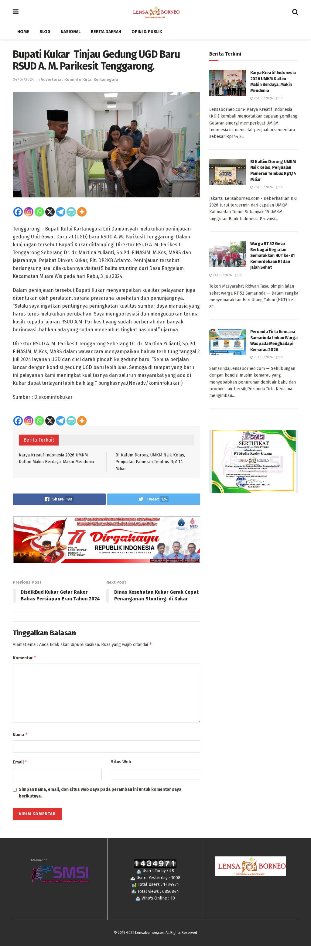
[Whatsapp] (39, 212)
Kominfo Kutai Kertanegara (91, 79)
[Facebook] (18, 212)
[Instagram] (28, 212)
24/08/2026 (222, 275)
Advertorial (52, 79)
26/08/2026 (263, 98)
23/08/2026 (263, 357)
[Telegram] (60, 212)
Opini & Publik (147, 31)
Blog (44, 31)
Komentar (25, 658)
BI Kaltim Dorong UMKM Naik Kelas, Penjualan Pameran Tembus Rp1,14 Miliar (150, 462)
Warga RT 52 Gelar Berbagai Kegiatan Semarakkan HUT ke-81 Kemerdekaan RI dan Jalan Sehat (272, 255)
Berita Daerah (106, 31)
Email (20, 762)
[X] (50, 212)
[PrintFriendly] (71, 212)
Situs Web (121, 761)
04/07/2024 (23, 79)
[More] (82, 212)
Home (23, 31)
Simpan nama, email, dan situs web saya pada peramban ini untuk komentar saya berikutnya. (100, 793)
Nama (20, 734)
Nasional (70, 31)
